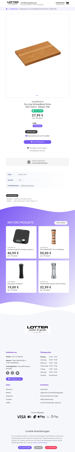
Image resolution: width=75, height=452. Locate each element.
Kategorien (9, 396)
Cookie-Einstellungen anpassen (50, 403)
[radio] (37, 126)
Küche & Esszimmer (27, 186)
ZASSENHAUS (37, 102)
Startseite (9, 389)
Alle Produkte (61, 223)
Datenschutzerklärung (40, 443)
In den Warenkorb (38, 142)
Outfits (8, 403)
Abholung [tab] (31, 132)
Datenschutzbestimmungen (49, 396)
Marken (8, 393)
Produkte (9, 399)
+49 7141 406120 (17, 357)
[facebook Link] (7, 373)
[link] (29, 3)
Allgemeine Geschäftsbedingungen (51, 393)
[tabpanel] (37, 136)
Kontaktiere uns (15, 379)
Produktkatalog (13, 9)
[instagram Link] (12, 373)
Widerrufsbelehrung (46, 399)
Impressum (44, 389)
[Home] (7, 9)
